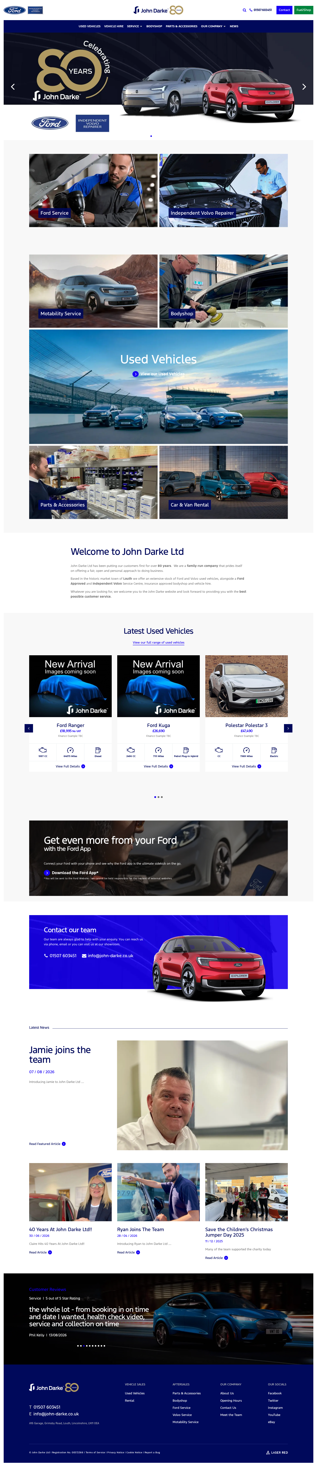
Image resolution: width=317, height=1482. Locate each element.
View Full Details (68, 766)
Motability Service (185, 1438)
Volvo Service (182, 1430)
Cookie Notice (134, 1468)
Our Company (211, 26)
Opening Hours (231, 1416)
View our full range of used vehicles (158, 642)
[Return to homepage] (158, 10)
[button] (151, 136)
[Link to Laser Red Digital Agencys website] (277, 1468)
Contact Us (228, 1423)
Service (133, 26)
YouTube (274, 1430)
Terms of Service (95, 1468)
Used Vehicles (90, 26)
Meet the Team (231, 1430)
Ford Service (181, 1423)
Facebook (275, 1409)
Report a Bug (152, 1468)
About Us (227, 1409)
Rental (129, 1416)
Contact (284, 10)
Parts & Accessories (181, 26)
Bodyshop (154, 26)
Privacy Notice (115, 1468)
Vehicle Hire (113, 26)
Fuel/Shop (304, 10)
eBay (271, 1438)
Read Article (38, 1252)
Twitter (273, 1416)
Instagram (275, 1423)
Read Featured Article (44, 1144)
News (234, 26)
